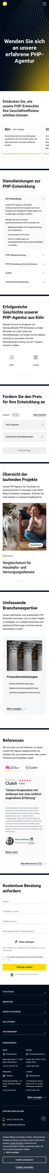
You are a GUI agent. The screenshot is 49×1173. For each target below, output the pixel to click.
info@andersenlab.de (16, 1125)
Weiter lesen (11, 852)
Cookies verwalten (24, 1167)
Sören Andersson (22, 839)
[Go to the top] (43, 1118)
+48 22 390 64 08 (32, 1066)
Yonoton (31, 843)
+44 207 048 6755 (32, 1090)
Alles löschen (39, 415)
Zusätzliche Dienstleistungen (19, 436)
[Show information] (9, 960)
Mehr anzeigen (14, 709)
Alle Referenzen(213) (31, 863)
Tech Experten (12, 424)
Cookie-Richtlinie (16, 1143)
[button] (44, 3)
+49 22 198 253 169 (10, 1066)
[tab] (31, 768)
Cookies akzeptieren (24, 1160)
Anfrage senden (24, 967)
